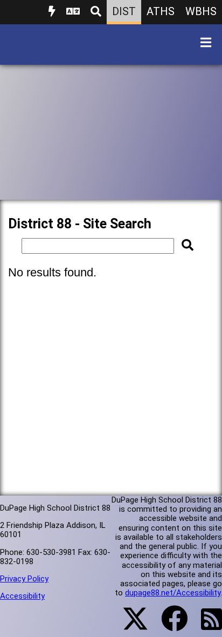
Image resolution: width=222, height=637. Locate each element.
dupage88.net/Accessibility (172, 593)
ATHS (161, 11)
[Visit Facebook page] (168, 625)
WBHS (201, 11)
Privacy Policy (24, 579)
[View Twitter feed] (129, 625)
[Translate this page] (73, 12)
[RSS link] (206, 626)
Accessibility (22, 596)
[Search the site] (96, 12)
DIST (124, 11)
